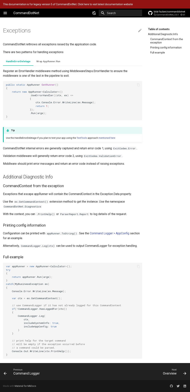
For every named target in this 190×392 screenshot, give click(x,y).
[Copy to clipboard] (138, 85)
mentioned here (107, 137)
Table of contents (159, 29)
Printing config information (166, 47)
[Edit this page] (140, 30)
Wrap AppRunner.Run (48, 61)
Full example (157, 52)
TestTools (82, 137)
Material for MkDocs (25, 386)
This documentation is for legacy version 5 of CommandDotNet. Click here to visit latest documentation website (68, 4)
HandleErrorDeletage (18, 61)
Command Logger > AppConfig (109, 233)
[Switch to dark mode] (94, 13)
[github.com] (171, 386)
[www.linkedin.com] (185, 386)
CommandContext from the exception (166, 41)
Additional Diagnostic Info (163, 34)
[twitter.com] (178, 386)
